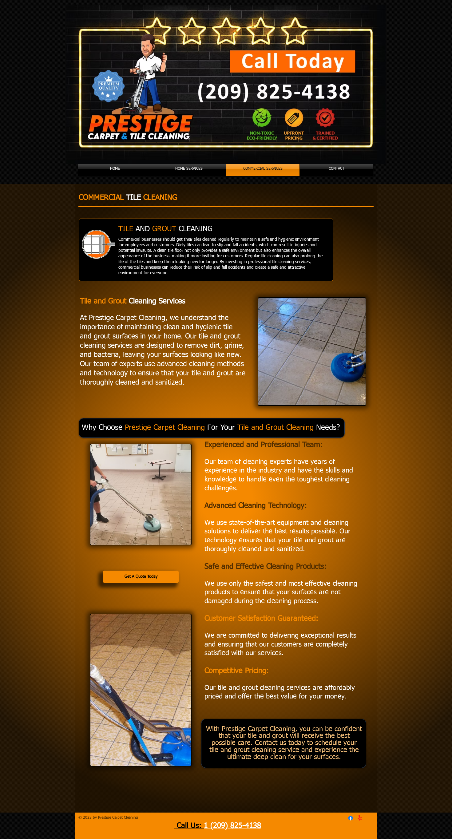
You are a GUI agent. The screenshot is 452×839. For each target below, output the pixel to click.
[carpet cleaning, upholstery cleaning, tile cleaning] (350, 818)
